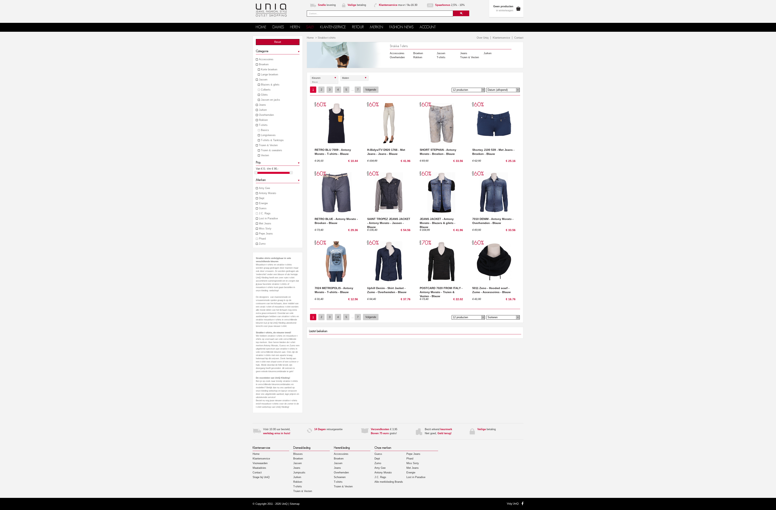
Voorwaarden (260, 463)
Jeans (262, 105)
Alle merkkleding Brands (388, 481)
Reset (277, 41)
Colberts (266, 90)
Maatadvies (259, 467)
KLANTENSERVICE (333, 27)
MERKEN (376, 27)
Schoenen (340, 477)
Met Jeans (265, 224)
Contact (518, 37)
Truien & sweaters (271, 150)
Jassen (263, 80)
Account (428, 27)
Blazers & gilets (270, 85)
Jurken (263, 110)
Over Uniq (482, 37)
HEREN (295, 27)
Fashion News (401, 27)
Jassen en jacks (270, 100)
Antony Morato (267, 193)
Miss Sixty (265, 229)
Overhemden (266, 115)
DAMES (278, 27)
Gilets (264, 95)
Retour (358, 27)
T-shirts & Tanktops (272, 140)
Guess (263, 208)
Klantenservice (501, 37)
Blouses (298, 453)
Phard (262, 239)
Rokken (263, 120)
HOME (261, 27)
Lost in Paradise (268, 219)
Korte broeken (269, 70)
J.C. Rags (265, 213)
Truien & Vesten (268, 145)
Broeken (264, 64)
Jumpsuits (299, 472)
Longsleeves (268, 135)
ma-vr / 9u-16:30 (398, 4)
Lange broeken (269, 75)
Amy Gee (264, 188)
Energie (263, 203)
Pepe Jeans (266, 234)
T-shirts (263, 125)
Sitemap (294, 503)
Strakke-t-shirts (327, 37)
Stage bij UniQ (261, 477)
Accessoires (266, 59)
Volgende (370, 89)
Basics (265, 130)
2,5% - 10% (450, 4)
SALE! (310, 27)
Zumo (262, 244)
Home (310, 37)
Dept (261, 198)
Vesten (265, 155)
